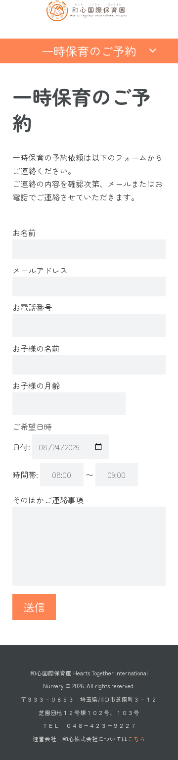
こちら (136, 739)
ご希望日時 (32, 426)
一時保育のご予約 (89, 50)
